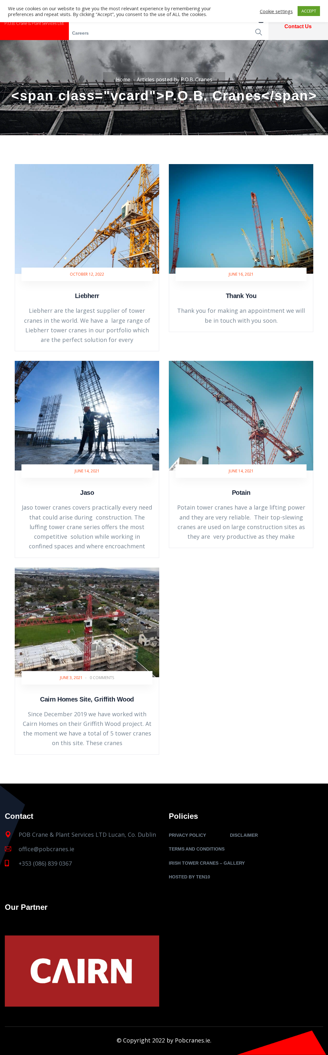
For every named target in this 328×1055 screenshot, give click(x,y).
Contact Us (298, 26)
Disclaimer (244, 835)
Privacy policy (187, 835)
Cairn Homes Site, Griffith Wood (87, 699)
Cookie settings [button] (276, 11)
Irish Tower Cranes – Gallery (207, 863)
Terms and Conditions (197, 848)
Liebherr (87, 295)
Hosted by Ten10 (189, 876)
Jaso (87, 492)
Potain (241, 492)
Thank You (241, 295)
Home (123, 79)
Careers (80, 33)
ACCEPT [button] (308, 11)
